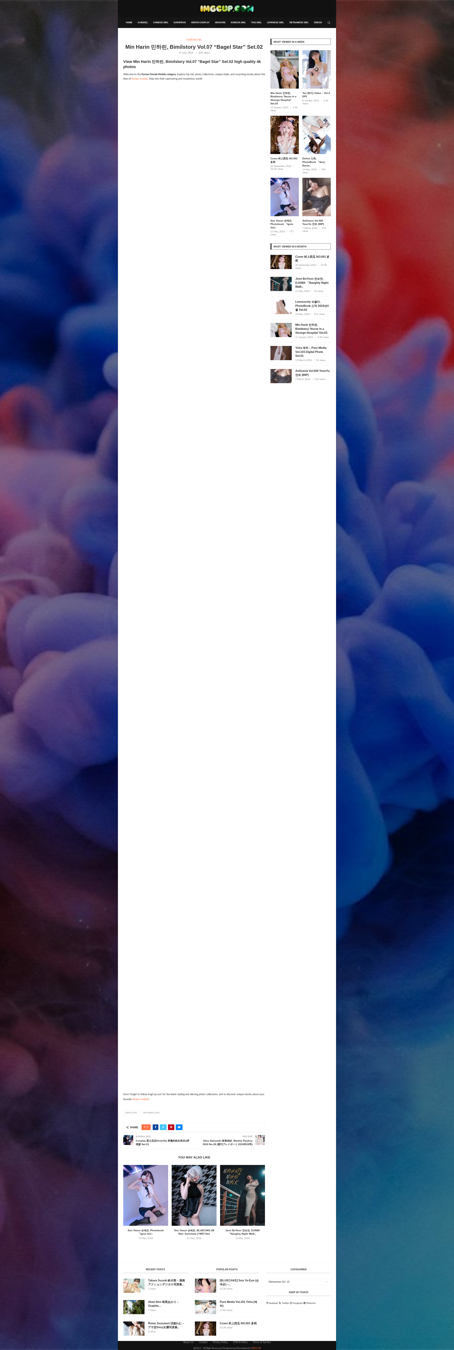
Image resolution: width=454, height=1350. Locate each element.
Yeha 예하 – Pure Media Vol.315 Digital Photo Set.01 (310, 351)
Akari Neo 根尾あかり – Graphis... (163, 1303)
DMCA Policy (240, 1342)
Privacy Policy (220, 1342)
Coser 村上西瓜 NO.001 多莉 (284, 160)
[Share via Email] (179, 1127)
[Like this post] (147, 1127)
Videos (318, 22)
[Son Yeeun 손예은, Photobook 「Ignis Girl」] (145, 1195)
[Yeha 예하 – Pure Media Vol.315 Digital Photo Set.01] (281, 353)
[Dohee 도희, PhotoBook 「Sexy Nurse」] (316, 135)
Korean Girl (238, 22)
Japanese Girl (275, 22)
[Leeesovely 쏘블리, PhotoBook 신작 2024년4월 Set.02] (281, 307)
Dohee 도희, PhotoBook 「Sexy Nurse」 (313, 162)
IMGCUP (256, 1348)
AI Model (143, 22)
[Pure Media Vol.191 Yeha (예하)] (205, 1307)
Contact (203, 1342)
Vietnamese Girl (299, 22)
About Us (188, 1342)
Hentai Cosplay (200, 22)
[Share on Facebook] (155, 1127)
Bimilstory (131, 1113)
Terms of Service (262, 1342)
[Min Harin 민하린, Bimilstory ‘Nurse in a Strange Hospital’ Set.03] (284, 69)
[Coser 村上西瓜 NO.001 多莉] (284, 135)
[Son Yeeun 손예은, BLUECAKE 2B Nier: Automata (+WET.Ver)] (194, 1195)
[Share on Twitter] (163, 1127)
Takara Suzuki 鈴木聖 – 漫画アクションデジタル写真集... (166, 1282)
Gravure (220, 22)
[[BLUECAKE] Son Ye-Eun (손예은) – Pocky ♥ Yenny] (205, 1286)
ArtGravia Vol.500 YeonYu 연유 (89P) (313, 222)
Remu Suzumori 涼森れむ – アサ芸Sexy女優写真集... (166, 1325)
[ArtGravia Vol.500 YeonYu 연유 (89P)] (316, 197)
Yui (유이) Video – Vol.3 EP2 (316, 95)
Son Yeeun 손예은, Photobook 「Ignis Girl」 (281, 224)
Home (129, 22)
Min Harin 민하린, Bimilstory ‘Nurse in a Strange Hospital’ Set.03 (283, 98)
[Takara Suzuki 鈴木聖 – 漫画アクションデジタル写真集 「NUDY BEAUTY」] (134, 1286)
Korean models (140, 79)
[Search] (329, 23)
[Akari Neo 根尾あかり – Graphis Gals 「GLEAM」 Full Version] (134, 1307)
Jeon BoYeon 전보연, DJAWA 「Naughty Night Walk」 (311, 282)
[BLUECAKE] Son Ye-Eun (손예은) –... (239, 1282)
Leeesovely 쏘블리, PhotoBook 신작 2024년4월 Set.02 (312, 305)
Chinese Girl (160, 22)
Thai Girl (256, 22)
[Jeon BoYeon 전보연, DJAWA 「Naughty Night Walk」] (242, 1195)
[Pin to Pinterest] (171, 1127)
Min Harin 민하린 (151, 1113)
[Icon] (316, 69)
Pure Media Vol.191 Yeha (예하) (238, 1303)
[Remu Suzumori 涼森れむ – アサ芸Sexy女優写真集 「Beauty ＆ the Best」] (134, 1328)
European (180, 22)
